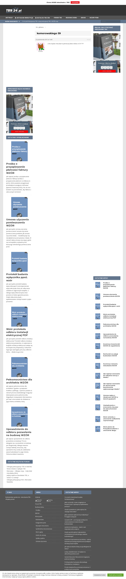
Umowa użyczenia (41, 541)
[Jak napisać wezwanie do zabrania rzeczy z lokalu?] (98, 378)
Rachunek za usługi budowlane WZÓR (110, 355)
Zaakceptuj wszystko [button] (115, 575)
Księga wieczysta (41, 523)
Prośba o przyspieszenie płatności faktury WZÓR (109, 285)
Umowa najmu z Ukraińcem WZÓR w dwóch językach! (110, 397)
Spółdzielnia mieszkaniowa (44, 529)
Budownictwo (40, 519)
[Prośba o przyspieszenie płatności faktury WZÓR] (98, 287)
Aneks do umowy (41, 535)
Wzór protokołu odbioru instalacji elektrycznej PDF (17, 332)
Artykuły (9, 18)
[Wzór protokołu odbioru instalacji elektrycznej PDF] (98, 318)
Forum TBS (58, 18)
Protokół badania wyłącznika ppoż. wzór (17, 277)
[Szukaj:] (110, 21)
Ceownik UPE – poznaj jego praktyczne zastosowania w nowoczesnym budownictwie (76, 522)
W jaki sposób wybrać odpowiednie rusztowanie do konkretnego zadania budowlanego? (76, 534)
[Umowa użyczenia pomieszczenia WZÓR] (98, 298)
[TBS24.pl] (63, 10)
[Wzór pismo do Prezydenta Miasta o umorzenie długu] (98, 431)
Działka (38, 510)
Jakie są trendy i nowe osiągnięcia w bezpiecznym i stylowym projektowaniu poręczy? (76, 504)
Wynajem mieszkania (42, 526)
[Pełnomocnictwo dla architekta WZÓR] (98, 328)
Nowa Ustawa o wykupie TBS (16, 469)
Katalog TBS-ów (43, 18)
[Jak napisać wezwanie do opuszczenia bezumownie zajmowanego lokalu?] (98, 388)
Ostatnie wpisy (101, 278)
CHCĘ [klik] (75, 2)
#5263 (88, 39)
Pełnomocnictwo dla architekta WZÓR (111, 325)
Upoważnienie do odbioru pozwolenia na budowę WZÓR (18, 432)
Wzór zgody (39, 532)
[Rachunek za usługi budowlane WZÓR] (98, 358)
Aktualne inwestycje (25, 18)
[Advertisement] (19, 55)
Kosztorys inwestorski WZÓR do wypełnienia (111, 345)
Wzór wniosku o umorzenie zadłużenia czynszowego (111, 418)
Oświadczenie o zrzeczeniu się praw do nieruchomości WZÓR (110, 408)
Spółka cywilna (40, 538)
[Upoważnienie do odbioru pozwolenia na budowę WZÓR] (98, 338)
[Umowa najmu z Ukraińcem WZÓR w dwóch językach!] (98, 399)
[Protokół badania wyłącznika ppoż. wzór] (98, 308)
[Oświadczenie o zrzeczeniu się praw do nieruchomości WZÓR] (98, 409)
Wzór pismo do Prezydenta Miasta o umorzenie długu (111, 428)
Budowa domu (71, 18)
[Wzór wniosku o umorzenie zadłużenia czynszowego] (98, 421)
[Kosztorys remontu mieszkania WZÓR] (98, 368)
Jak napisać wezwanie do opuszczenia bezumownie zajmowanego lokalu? (111, 386)
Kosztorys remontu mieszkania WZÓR (110, 365)
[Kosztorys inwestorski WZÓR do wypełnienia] (98, 348)
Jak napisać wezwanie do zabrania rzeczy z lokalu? (111, 375)
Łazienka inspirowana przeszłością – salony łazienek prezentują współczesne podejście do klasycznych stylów (78, 541)
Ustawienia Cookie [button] (99, 575)
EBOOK (83, 18)
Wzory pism (94, 18)
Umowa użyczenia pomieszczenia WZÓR (17, 222)
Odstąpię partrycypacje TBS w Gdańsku (19, 467)
